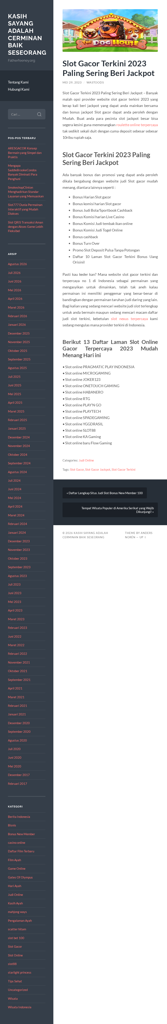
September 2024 (19, 463)
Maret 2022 (16, 645)
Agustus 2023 (17, 576)
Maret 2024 (16, 515)
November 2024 (19, 446)
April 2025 (15, 402)
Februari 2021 (17, 705)
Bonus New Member (21, 834)
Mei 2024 (14, 498)
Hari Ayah (14, 886)
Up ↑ (143, 537)
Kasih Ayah (15, 903)
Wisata (13, 998)
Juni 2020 (14, 757)
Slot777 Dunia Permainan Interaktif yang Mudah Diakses (25, 209)
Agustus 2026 (17, 264)
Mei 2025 (14, 394)
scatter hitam (17, 929)
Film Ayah (14, 860)
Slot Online (15, 955)
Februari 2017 (17, 783)
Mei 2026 (14, 290)
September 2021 (19, 680)
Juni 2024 (14, 489)
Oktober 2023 (17, 558)
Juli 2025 (14, 376)
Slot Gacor (15, 946)
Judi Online (15, 894)
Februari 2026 (17, 316)
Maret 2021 (16, 697)
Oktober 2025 (17, 350)
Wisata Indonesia (19, 1007)
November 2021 (19, 662)
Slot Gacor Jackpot (97, 469)
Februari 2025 (17, 420)
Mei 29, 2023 (72, 82)
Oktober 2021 (17, 671)
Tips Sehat (15, 981)
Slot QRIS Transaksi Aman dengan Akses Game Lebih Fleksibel (25, 226)
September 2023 (19, 567)
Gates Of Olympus (20, 877)
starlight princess (19, 972)
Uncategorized (18, 990)
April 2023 (15, 610)
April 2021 (15, 688)
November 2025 (19, 342)
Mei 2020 (14, 766)
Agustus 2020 (17, 740)
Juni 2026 (14, 281)
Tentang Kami (18, 82)
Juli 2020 (14, 749)
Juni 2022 (14, 636)
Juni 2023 (14, 593)
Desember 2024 (19, 437)
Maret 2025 (16, 411)
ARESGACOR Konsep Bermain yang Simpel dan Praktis (25, 152)
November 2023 (19, 549)
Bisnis (12, 825)
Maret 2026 (16, 307)
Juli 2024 (14, 480)
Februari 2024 (17, 524)
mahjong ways (17, 912)
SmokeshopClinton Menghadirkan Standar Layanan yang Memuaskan (26, 192)
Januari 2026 (17, 324)
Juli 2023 (14, 584)
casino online (16, 842)
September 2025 (19, 359)
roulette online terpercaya (137, 124)
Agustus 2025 (17, 368)
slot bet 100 (16, 938)
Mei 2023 (14, 602)
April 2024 (15, 506)
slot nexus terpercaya (129, 318)
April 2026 (15, 298)
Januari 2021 (17, 714)
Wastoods (95, 82)
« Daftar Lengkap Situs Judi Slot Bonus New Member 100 (105, 493)
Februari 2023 (17, 627)
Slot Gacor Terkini (123, 469)
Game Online (16, 868)
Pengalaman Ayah (20, 920)
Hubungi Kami (18, 89)
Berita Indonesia (19, 816)
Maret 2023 (16, 619)
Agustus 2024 (17, 472)
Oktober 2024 (17, 454)
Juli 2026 (14, 273)
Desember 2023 (19, 541)
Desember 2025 (19, 333)
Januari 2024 (17, 532)
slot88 (12, 964)
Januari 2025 (17, 428)
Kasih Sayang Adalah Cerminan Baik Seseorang (27, 34)
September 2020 (19, 731)
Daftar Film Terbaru (21, 851)
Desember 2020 (19, 723)
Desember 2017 (19, 775)
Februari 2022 (17, 653)
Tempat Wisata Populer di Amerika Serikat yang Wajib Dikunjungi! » (117, 510)
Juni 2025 (14, 385)
